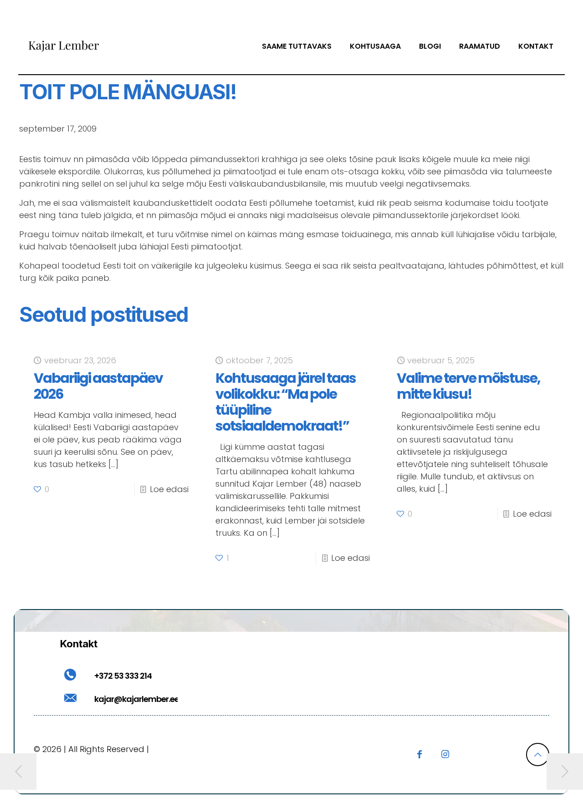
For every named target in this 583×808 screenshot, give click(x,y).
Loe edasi (169, 489)
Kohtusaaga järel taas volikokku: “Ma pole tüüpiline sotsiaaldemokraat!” (285, 402)
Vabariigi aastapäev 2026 (98, 386)
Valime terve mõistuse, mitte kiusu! (468, 386)
